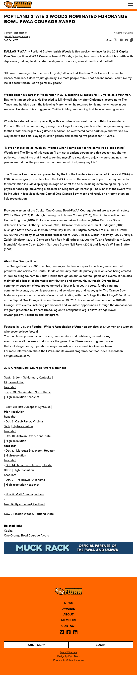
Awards (68, 608)
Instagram (51, 314)
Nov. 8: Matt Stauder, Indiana (25, 494)
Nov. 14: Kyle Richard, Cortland (24, 504)
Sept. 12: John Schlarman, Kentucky (27, 377)
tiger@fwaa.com (18, 356)
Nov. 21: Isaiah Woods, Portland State (29, 513)
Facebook (31, 314)
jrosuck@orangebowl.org (17, 36)
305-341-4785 (11, 40)
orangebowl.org (76, 310)
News (68, 602)
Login (101, 644)
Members (68, 620)
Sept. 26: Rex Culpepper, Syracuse (28, 406)
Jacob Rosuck (20, 32)
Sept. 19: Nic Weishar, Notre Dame (28, 392)
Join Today (36, 644)
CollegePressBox (75, 660)
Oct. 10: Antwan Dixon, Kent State (28, 436)
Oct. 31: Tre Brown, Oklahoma (25, 479)
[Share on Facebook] (121, 40)
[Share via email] (126, 40)
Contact (68, 625)
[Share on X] (116, 40)
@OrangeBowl (13, 314)
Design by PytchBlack (68, 656)
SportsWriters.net (68, 652)
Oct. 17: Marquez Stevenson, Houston (30, 450)
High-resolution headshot (22, 397)
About (68, 614)
